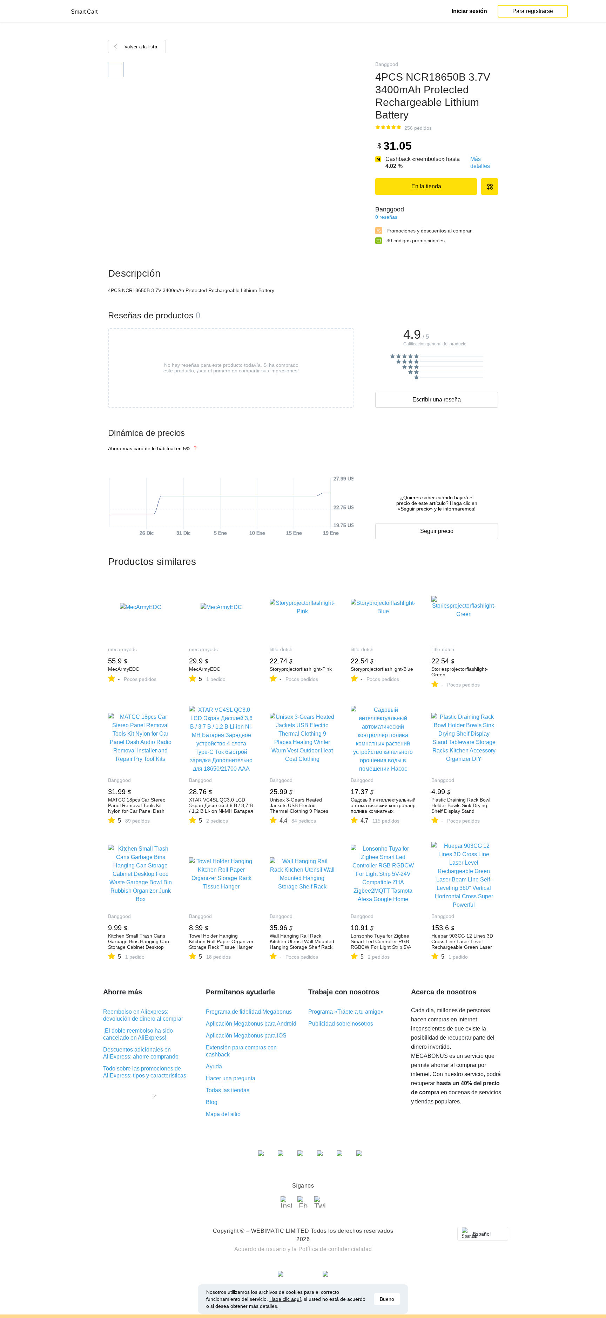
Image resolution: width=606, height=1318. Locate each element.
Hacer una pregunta (230, 1078)
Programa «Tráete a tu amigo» (346, 1012)
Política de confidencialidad (335, 1249)
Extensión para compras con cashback (241, 1051)
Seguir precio (436, 531)
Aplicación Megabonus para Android (251, 1024)
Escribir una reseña (436, 400)
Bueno (387, 1299)
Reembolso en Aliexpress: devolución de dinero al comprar (143, 1015)
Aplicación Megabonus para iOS (246, 1036)
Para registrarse (532, 11)
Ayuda (214, 1066)
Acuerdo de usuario (260, 1249)
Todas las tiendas (227, 1090)
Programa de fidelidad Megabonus (249, 1012)
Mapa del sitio (223, 1114)
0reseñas (386, 217)
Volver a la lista (140, 46)
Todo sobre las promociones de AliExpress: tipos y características (144, 1072)
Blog (211, 1102)
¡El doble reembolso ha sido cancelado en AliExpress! (138, 1034)
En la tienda (426, 186)
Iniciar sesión (469, 11)
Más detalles (480, 162)
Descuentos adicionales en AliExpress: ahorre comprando (141, 1053)
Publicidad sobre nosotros (340, 1024)
